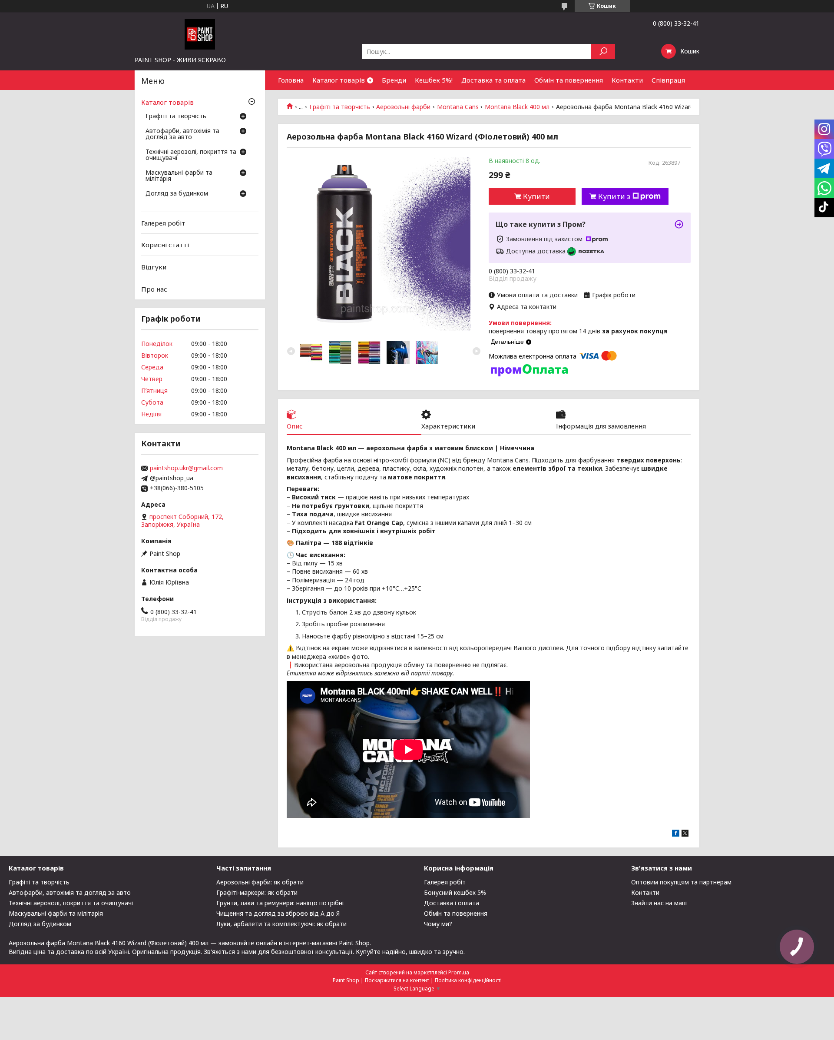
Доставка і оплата (451, 903)
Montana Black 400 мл (517, 107)
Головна (291, 80)
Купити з (614, 196)
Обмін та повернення (568, 80)
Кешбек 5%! (434, 80)
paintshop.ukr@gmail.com (186, 468)
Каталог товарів (338, 80)
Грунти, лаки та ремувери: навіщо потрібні (280, 903)
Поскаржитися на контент (397, 980)
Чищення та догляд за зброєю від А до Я (278, 913)
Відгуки (153, 266)
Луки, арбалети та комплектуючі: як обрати (281, 924)
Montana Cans (458, 107)
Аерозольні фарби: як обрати (260, 882)
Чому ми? (438, 924)
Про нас (154, 288)
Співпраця (668, 80)
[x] (685, 834)
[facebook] (675, 834)
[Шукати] (603, 51)
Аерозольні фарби (403, 107)
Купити (536, 196)
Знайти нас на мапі (659, 903)
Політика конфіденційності (468, 980)
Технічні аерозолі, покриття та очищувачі (191, 155)
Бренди (394, 80)
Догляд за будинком (177, 193)
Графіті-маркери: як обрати (257, 892)
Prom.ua (458, 972)
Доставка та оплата (493, 80)
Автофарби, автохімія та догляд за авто (182, 134)
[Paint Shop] (200, 34)
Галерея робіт (163, 223)
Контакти (627, 80)
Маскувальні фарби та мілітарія (179, 176)
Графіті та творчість (339, 107)
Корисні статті (165, 244)
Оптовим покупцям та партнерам (681, 882)
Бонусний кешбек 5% (455, 892)
